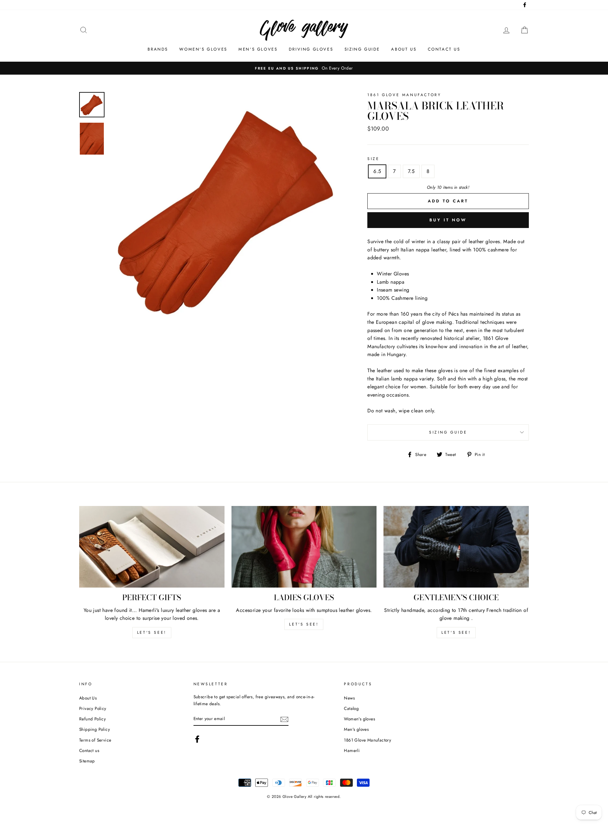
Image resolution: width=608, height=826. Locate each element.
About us (403, 49)
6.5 (377, 171)
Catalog (351, 708)
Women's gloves (203, 49)
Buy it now (448, 220)
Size (373, 159)
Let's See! (304, 624)
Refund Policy (92, 719)
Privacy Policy (92, 708)
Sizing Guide (362, 49)
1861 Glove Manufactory (367, 740)
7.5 (411, 171)
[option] (227, 210)
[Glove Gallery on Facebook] (197, 739)
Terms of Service (95, 740)
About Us (88, 698)
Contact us (444, 49)
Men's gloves (257, 49)
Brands (158, 49)
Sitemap (87, 761)
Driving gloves (311, 49)
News (349, 698)
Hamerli (352, 750)
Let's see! (152, 632)
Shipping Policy (94, 729)
